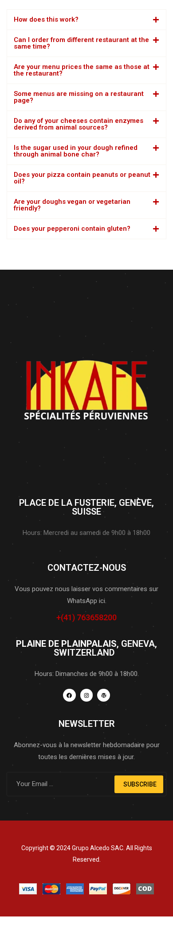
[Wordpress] (103, 695)
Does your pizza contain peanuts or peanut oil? (82, 178)
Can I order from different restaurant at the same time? (81, 43)
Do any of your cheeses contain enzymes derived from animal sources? (78, 124)
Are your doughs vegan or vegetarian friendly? (72, 205)
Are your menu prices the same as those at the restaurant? (81, 70)
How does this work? (46, 19)
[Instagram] (86, 695)
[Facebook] (69, 695)
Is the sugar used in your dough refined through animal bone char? (76, 151)
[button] (86, 20)
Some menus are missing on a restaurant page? (79, 97)
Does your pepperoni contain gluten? (72, 229)
